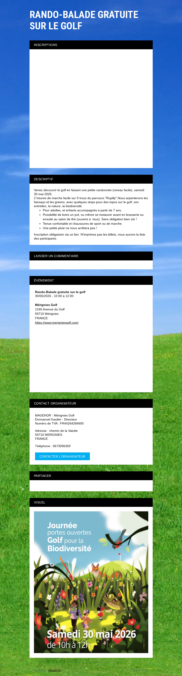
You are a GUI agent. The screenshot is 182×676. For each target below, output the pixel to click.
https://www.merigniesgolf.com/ (57, 322)
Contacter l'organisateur (62, 456)
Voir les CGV (140, 670)
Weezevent (54, 670)
